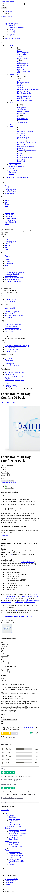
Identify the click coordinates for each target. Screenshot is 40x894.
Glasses (11, 45)
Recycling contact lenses (25, 93)
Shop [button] (6, 813)
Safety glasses (21, 54)
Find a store (9, 11)
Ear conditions (22, 144)
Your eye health (22, 109)
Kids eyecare (21, 108)
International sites (10, 880)
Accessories (21, 159)
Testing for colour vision (13, 329)
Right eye (4, 473)
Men (6, 202)
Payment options (22, 64)
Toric (6, 247)
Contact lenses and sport (13, 324)
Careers (11, 865)
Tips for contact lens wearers (26, 95)
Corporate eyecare (15, 837)
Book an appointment (24, 139)
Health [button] (7, 841)
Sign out (11, 35)
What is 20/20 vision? (12, 328)
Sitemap (7, 884)
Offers (11, 124)
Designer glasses (22, 58)
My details (12, 31)
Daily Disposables (12, 387)
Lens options (21, 67)
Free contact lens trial (24, 98)
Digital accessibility (11, 879)
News (11, 863)
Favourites (12, 25)
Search (3, 3)
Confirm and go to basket (9, 719)
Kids (6, 206)
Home (7, 383)
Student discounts (14, 824)
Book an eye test (22, 119)
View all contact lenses (8, 402)
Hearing (11, 126)
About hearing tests (15, 835)
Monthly (20, 86)
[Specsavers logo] (7, 16)
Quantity (3, 471)
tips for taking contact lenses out (25, 602)
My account (13, 170)
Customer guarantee (23, 137)
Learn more (4, 535)
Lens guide (20, 69)
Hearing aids (21, 153)
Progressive (8, 249)
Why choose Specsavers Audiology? (17, 346)
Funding (20, 148)
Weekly (19, 80)
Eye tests (12, 102)
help (16, 610)
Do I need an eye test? (12, 312)
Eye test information (23, 111)
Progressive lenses (11, 326)
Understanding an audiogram (26, 150)
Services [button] (7, 828)
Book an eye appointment (17, 830)
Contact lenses (13, 75)
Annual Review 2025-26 (17, 861)
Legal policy (9, 882)
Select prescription (7, 481)
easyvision (8, 258)
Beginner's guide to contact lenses (28, 89)
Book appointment (15, 163)
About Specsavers (15, 859)
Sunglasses (20, 56)
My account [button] (9, 24)
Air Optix (8, 261)
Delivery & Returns (15, 854)
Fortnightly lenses (23, 82)
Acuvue (7, 256)
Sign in (15, 24)
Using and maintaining (24, 157)
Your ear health (14, 844)
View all (20, 87)
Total (2, 477)
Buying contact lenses (24, 97)
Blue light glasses (23, 53)
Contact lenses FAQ (15, 857)
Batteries (20, 155)
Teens (7, 204)
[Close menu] (1, 42)
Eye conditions (22, 113)
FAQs (19, 73)
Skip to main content (7, 2)
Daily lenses (21, 84)
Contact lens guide (23, 91)
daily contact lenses (27, 562)
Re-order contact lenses (16, 27)
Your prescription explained (14, 315)
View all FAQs (22, 122)
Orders (11, 29)
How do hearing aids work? (26, 146)
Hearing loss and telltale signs (26, 142)
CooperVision (9, 263)
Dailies (7, 260)
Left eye (3, 475)
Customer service (14, 852)
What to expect (22, 135)
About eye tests (14, 832)
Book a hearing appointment (18, 833)
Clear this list (5, 810)
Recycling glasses (23, 65)
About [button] (7, 850)
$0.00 (3, 479)
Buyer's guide (21, 62)
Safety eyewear (22, 117)
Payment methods (15, 33)
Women (7, 200)
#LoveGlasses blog (23, 71)
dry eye (10, 554)
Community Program (16, 855)
